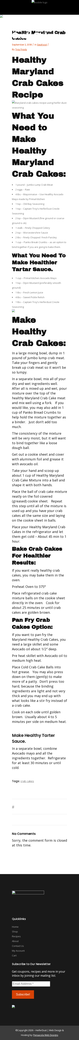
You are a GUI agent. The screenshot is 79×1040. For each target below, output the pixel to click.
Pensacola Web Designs (45, 1035)
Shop (15, 931)
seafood (42, 44)
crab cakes (27, 781)
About (15, 941)
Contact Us (18, 946)
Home (15, 926)
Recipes (16, 936)
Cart (14, 955)
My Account (18, 950)
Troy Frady (21, 49)
